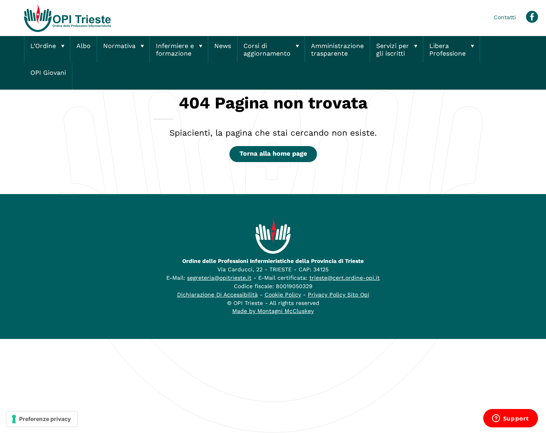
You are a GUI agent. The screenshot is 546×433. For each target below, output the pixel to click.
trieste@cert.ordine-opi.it (344, 278)
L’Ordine (43, 46)
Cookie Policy (283, 294)
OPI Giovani (48, 72)
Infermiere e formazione (175, 49)
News (222, 46)
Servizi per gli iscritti (392, 49)
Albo (83, 46)
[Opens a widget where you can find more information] (510, 419)
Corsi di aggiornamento (267, 49)
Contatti (505, 17)
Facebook (532, 17)
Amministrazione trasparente (337, 49)
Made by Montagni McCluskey (273, 311)
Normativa (119, 46)
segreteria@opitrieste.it (219, 278)
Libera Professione (447, 49)
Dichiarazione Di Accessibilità (217, 294)
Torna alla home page (273, 153)
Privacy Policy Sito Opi (338, 294)
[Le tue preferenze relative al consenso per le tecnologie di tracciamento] (41, 419)
